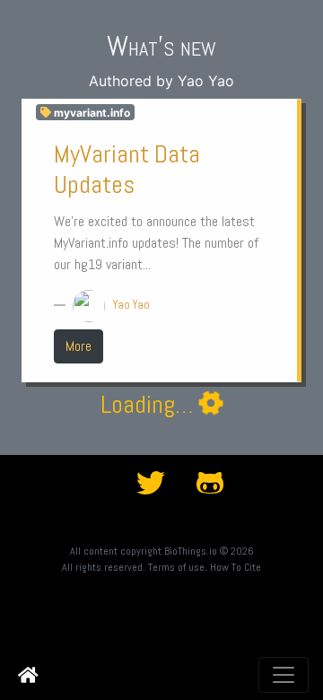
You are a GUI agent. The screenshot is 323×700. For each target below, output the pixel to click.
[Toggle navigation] (283, 675)
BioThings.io (190, 551)
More (78, 346)
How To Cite (235, 567)
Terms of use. (177, 567)
